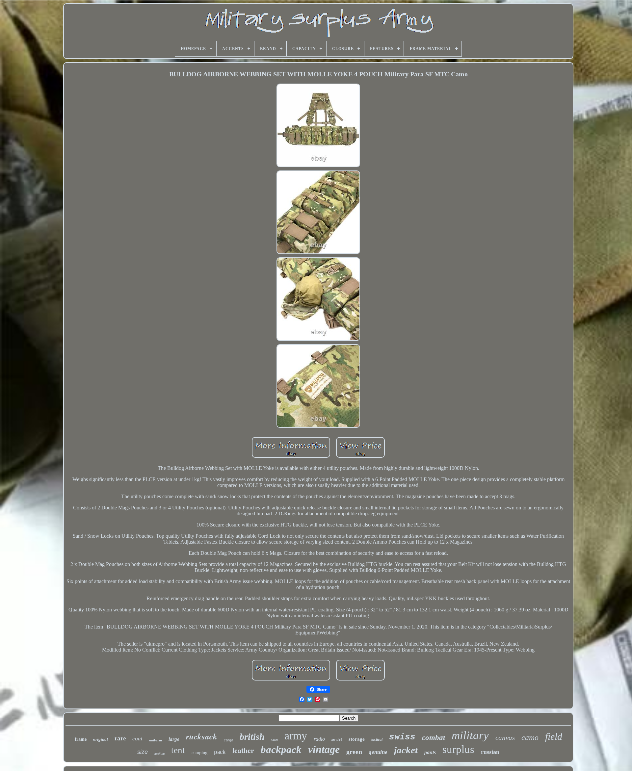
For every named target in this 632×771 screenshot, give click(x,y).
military (470, 735)
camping (199, 752)
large (174, 739)
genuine (378, 752)
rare (120, 738)
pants (430, 752)
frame (81, 739)
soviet (336, 739)
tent (178, 750)
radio (319, 739)
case (274, 739)
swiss (402, 737)
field (553, 736)
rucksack (201, 736)
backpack (281, 749)
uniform (155, 740)
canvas (505, 738)
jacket (406, 750)
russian (490, 752)
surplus (458, 749)
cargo (228, 740)
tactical (376, 739)
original (100, 739)
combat (433, 737)
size (142, 752)
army (295, 736)
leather (243, 750)
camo (530, 737)
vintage (324, 749)
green (354, 751)
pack (220, 751)
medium (159, 754)
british (252, 737)
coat (137, 738)
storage (357, 739)
